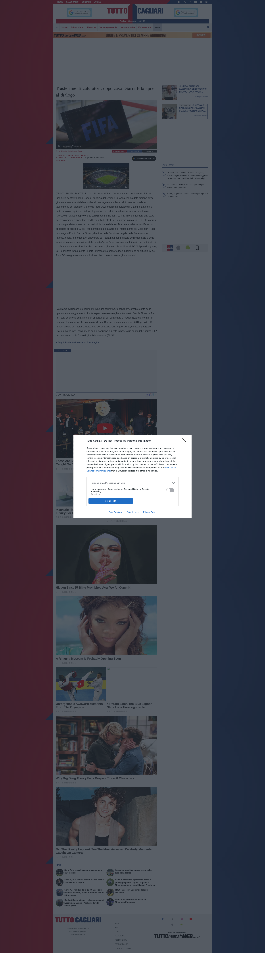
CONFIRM (110, 501)
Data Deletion (115, 512)
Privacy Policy (150, 512)
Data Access (132, 512)
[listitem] (132, 483)
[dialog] (132, 476)
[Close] (185, 441)
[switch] (170, 490)
